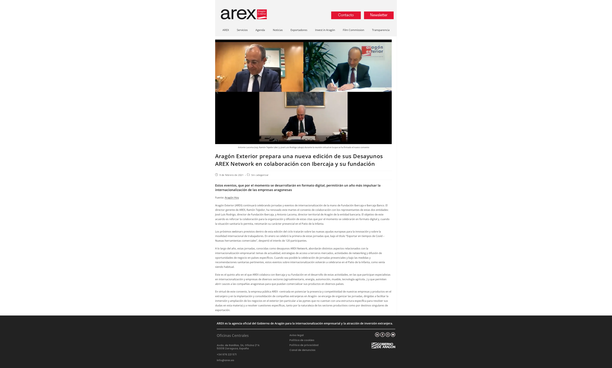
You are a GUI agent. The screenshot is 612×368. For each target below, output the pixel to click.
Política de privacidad (303, 345)
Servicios (242, 30)
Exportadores (299, 30)
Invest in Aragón (325, 30)
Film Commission (353, 30)
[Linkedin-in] (377, 334)
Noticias (278, 30)
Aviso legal (296, 335)
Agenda (260, 30)
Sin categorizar (260, 174)
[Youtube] (393, 334)
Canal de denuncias (302, 350)
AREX (225, 30)
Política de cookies (301, 340)
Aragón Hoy (232, 197)
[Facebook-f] (382, 334)
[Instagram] (388, 334)
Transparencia (381, 30)
